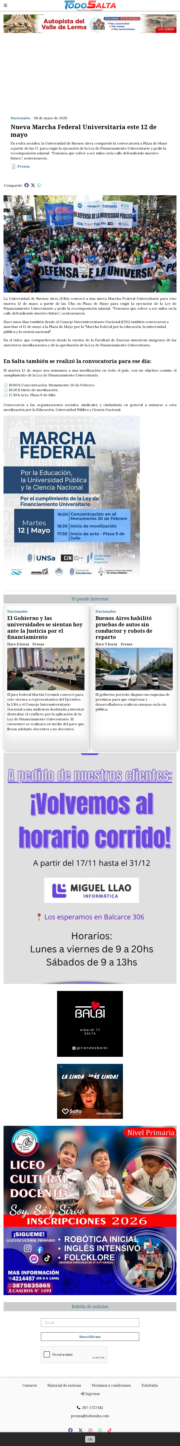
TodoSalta (149, 1385)
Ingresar (92, 1393)
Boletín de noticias (90, 1306)
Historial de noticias (64, 1385)
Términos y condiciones (111, 1385)
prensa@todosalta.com (90, 1415)
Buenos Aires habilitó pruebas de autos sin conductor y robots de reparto (123, 627)
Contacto (29, 1385)
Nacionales (20, 118)
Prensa (23, 166)
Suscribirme (90, 1336)
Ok (90, 1439)
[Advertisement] (90, 70)
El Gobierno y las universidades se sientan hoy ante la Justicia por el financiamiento (45, 627)
